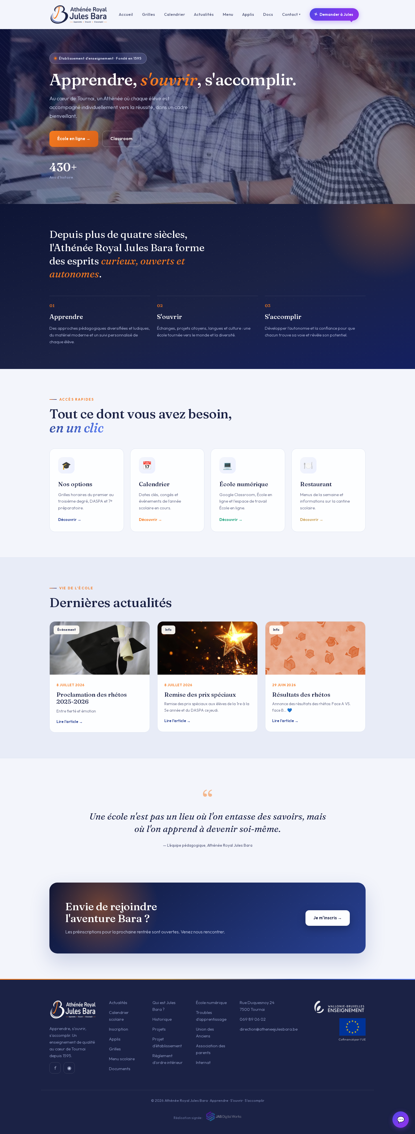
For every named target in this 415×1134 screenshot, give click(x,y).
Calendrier (174, 14)
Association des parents (210, 1049)
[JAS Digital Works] (223, 1116)
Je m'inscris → (327, 917)
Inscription (118, 1029)
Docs (268, 14)
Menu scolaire (122, 1058)
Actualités (204, 14)
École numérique (211, 1002)
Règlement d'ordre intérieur (167, 1059)
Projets (159, 1029)
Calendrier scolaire (119, 1016)
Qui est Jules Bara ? (164, 1006)
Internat (203, 1062)
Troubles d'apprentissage (211, 1016)
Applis (248, 14)
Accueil (126, 14)
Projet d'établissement (167, 1042)
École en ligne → (73, 138)
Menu (228, 14)
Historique (162, 1019)
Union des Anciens (205, 1032)
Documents (119, 1068)
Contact (291, 14)
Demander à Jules (333, 14)
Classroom (121, 138)
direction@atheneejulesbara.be (269, 1029)
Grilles (148, 14)
